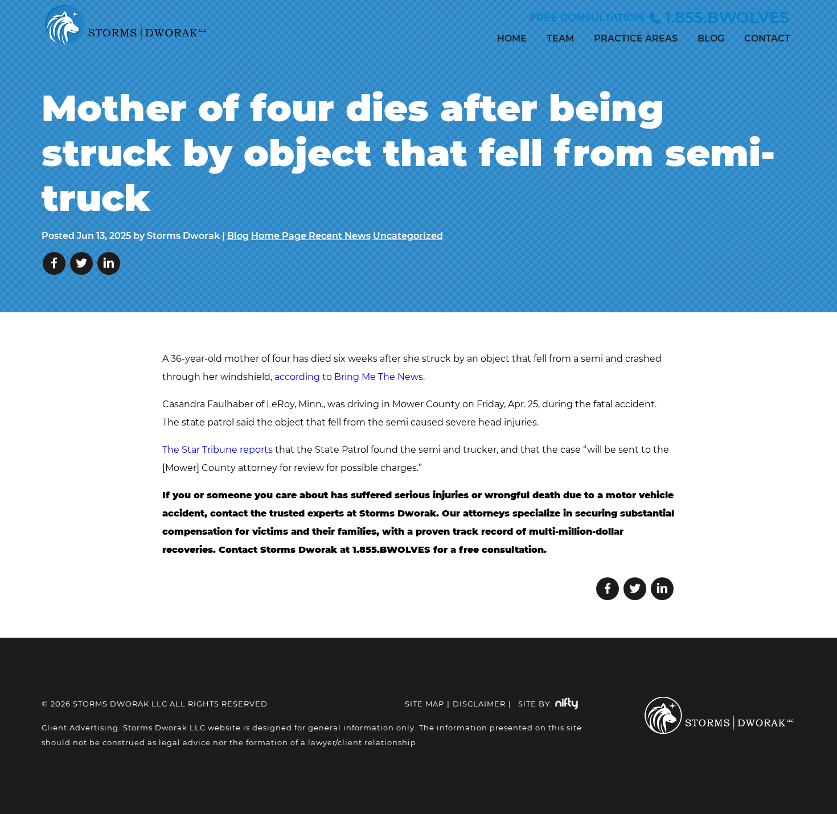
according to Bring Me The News (348, 376)
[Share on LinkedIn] (108, 263)
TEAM (560, 38)
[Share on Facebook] (54, 263)
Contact (767, 38)
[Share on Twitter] (81, 263)
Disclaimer (479, 703)
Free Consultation (659, 17)
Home (512, 38)
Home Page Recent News (311, 235)
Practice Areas (636, 38)
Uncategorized (408, 235)
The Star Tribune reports (217, 449)
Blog (711, 38)
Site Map (424, 703)
